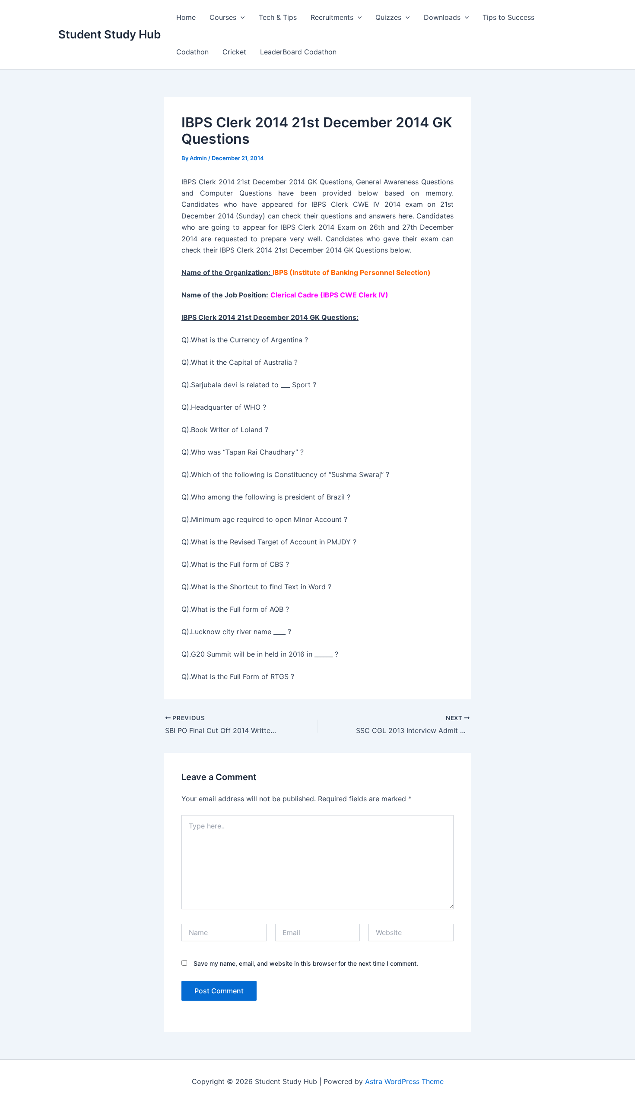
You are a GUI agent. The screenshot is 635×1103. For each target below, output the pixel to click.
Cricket (234, 51)
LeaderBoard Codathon (298, 51)
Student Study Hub (109, 34)
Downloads (442, 17)
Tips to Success (508, 17)
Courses (223, 17)
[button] (240, 17)
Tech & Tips (278, 17)
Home (186, 17)
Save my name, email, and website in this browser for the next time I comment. (306, 963)
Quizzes (388, 17)
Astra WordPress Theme (404, 1081)
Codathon (192, 51)
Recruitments (332, 17)
